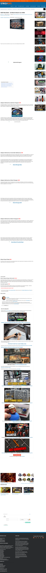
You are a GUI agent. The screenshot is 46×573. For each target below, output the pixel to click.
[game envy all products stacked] (17, 108)
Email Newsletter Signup (2, 565)
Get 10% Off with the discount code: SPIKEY (26, 345)
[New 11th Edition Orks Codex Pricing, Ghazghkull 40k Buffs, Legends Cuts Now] (5, 487)
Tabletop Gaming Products (28, 14)
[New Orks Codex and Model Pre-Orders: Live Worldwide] (17, 487)
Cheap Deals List (9, 9)
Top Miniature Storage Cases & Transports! (26, 402)
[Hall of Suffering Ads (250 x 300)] (40, 29)
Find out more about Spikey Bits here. (20, 554)
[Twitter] (38, 538)
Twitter (41, 1)
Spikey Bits (2, 17)
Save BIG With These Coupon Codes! (40, 62)
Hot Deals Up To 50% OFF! (40, 70)
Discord (37, 1)
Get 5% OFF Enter (9, 437)
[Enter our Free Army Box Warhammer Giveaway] (29, 487)
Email (35, 1)
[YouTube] (43, 538)
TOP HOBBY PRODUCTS (21, 6)
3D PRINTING (27, 6)
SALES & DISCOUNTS (33, 6)
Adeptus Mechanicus (16, 14)
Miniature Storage (27, 9)
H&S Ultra (14, 452)
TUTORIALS (38, 6)
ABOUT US (12, 6)
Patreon (33, 1)
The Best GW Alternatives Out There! (40, 94)
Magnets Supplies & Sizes (21, 9)
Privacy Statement (2, 551)
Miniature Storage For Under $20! (40, 86)
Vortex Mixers (33, 9)
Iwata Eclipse (3, 452)
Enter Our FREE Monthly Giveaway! (40, 78)
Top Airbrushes (15, 9)
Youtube (45, 1)
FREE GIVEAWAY (43, 6)
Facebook (39, 1)
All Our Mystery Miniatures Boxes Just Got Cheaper (12, 347)
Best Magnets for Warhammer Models (27, 437)
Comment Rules (1, 550)
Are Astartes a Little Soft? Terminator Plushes (27, 483)
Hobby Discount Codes (4, 9)
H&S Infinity (9, 452)
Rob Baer (2, 14)
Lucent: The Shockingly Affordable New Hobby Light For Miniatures (15, 322)
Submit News (1, 564)
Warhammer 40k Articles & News (5, 15)
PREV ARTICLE (2, 481)
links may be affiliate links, (8, 310)
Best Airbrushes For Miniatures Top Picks (27, 452)
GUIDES (16, 6)
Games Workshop (22, 14)
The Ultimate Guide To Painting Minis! (40, 45)
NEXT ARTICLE (31, 481)
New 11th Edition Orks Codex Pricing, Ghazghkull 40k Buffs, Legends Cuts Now (5, 494)
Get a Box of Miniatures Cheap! (40, 27)
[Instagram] (40, 538)
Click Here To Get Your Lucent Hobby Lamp (17, 343)
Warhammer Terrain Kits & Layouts (40, 111)
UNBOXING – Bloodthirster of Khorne (6, 483)
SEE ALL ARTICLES (16, 303)
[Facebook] (36, 538)
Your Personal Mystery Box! (21, 364)
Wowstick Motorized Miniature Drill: (7, 385)
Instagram (43, 1)
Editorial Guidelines (2, 555)
